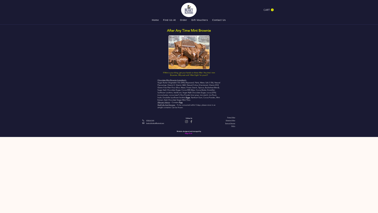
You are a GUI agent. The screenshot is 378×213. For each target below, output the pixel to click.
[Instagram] (186, 121)
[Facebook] (191, 121)
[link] (269, 9)
